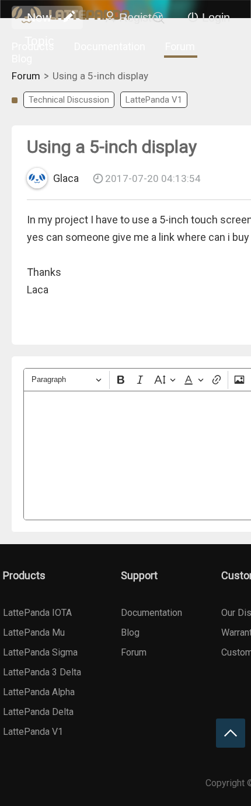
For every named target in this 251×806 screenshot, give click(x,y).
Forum (180, 46)
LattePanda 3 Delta (42, 672)
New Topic (39, 19)
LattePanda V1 (154, 99)
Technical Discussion (69, 99)
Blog (22, 58)
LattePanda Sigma (40, 652)
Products (33, 46)
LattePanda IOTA (37, 612)
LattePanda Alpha (39, 692)
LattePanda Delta (38, 711)
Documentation (109, 46)
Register (140, 17)
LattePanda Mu (34, 632)
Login (216, 17)
